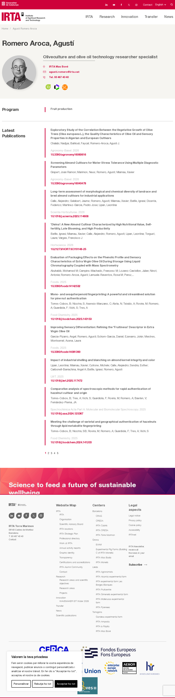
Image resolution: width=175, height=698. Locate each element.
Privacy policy (135, 520)
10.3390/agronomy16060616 (68, 155)
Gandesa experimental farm (109, 616)
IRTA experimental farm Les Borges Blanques (109, 583)
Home (5, 28)
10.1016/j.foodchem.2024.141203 (71, 442)
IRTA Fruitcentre (103, 589)
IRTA (89, 17)
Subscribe (135, 565)
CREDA (99, 520)
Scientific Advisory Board (71, 524)
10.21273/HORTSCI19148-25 (68, 249)
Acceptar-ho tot (66, 683)
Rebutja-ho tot (42, 683)
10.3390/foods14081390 (65, 352)
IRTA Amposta (103, 621)
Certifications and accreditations (74, 562)
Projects (63, 593)
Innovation (129, 17)
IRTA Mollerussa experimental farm (110, 601)
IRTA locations (66, 528)
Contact (147, 4)
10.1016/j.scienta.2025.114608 (69, 216)
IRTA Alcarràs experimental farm (111, 576)
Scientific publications (66, 615)
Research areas (67, 588)
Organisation (65, 519)
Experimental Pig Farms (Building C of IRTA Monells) (111, 551)
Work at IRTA (65, 543)
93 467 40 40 (61, 77)
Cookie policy (135, 525)
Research (107, 17)
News (168, 17)
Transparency (65, 557)
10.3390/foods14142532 (65, 286)
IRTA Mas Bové (58, 67)
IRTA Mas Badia (103, 557)
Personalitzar (21, 683)
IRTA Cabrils (101, 525)
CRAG (99, 516)
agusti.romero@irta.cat (64, 72)
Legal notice (134, 515)
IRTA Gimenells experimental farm (112, 594)
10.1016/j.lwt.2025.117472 (66, 381)
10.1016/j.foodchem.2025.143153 (71, 319)
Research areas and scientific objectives (73, 582)
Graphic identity (66, 552)
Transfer (151, 17)
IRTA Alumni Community (71, 567)
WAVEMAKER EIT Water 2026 (74, 601)
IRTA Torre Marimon (105, 535)
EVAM (99, 544)
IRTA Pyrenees (103, 607)
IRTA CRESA (102, 530)
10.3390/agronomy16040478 (68, 183)
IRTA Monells (102, 562)
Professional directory (69, 538)
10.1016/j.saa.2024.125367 (67, 414)
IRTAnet (132, 534)
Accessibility (134, 529)
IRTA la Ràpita (102, 626)
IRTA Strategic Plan (68, 533)
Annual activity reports (69, 548)
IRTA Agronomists (104, 571)
